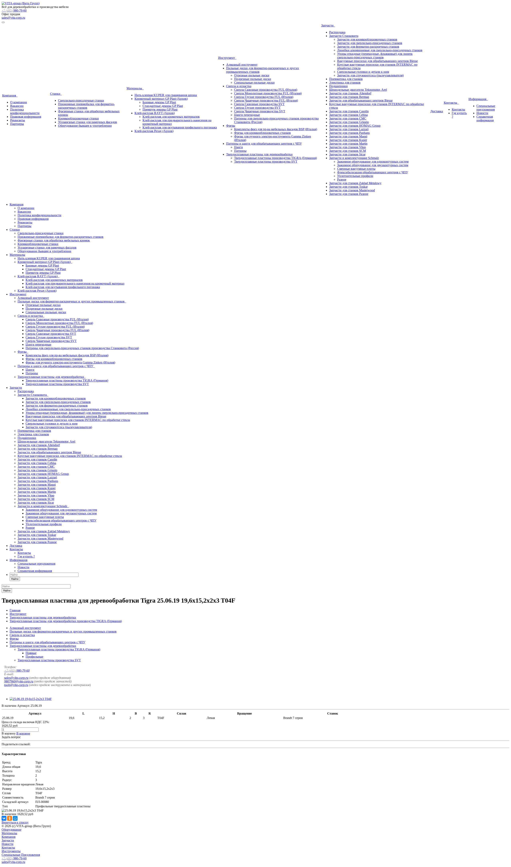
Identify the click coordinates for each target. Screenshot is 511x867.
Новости (482, 113)
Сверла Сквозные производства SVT (259, 104)
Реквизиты (17, 120)
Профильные (34, 656)
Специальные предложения (485, 107)
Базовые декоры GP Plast (159, 102)
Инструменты (11, 851)
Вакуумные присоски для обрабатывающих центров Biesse (377, 61)
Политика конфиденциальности (25, 111)
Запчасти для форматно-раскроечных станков (368, 46)
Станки (56, 93)
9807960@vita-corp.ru (18, 681)
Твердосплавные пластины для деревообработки (259, 154)
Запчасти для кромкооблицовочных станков (367, 39)
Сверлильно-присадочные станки (81, 100)
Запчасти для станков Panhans (349, 132)
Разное (341, 179)
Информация (478, 99)
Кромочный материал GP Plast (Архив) (161, 98)
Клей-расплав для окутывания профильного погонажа (180, 127)
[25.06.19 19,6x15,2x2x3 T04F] (31, 699)
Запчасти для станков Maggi (348, 136)
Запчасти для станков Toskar (348, 186)
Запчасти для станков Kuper (348, 140)
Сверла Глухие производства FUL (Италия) (263, 97)
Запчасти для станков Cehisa (348, 115)
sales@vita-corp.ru (13, 17)
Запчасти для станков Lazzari (348, 129)
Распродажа (337, 32)
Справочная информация (485, 118)
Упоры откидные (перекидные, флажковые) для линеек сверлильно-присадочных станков (375, 55)
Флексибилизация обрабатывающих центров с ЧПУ (372, 172)
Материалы (135, 88)
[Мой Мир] (15, 818)
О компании (18, 102)
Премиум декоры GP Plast (160, 109)
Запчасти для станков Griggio (349, 122)
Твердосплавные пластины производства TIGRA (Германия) (275, 158)
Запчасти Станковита (343, 36)
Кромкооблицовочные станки (78, 118)
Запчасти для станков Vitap (347, 147)
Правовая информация (25, 116)
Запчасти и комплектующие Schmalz (354, 158)
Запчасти (328, 25)
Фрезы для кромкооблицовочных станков (262, 132)
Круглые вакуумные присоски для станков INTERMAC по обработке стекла (78, 420)
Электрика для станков (344, 82)
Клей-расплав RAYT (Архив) (155, 113)
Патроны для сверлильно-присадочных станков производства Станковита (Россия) (82, 348)
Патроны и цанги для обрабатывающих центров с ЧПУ (264, 143)
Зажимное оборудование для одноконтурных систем (373, 161)
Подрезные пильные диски (252, 79)
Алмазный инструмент (241, 64)
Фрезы (230, 125)
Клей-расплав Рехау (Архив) (154, 131)
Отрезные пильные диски (251, 75)
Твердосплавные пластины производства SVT (265, 161)
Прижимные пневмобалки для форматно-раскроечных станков (86, 105)
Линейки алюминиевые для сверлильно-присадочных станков (379, 50)
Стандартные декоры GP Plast (163, 106)
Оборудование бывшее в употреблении (85, 125)
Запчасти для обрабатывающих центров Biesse (361, 100)
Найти (14, 578)
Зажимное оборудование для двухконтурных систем (372, 165)
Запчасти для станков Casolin (349, 111)
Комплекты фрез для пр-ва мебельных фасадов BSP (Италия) (275, 129)
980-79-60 (14, 10)
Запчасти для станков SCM (347, 150)
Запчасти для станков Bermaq (349, 97)
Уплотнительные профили (355, 176)
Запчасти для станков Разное (348, 194)
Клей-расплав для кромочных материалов (171, 116)
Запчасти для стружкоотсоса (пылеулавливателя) (370, 75)
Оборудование (11, 829)
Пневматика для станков (346, 79)
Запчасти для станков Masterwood (352, 190)
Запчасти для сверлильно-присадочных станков (369, 43)
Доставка (436, 111)
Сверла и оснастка (238, 86)
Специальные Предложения (21, 854)
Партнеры (17, 124)
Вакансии (17, 106)
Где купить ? (26, 556)
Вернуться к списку (15, 822)
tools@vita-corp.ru (16, 685)
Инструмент (227, 57)
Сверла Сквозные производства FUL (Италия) (265, 89)
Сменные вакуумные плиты (356, 168)
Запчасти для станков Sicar (347, 154)
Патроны (240, 150)
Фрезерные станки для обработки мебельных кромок (54, 240)
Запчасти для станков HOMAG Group (354, 125)
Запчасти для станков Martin (348, 143)
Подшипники (338, 86)
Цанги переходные (247, 115)
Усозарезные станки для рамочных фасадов (87, 122)
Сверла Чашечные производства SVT (259, 111)
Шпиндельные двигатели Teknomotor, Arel (358, 89)
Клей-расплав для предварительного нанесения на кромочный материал (75, 283)
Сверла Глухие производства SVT (257, 107)
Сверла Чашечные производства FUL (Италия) (266, 100)
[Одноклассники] (9, 818)
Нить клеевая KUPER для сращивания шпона (166, 95)
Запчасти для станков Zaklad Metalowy (355, 183)
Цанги (238, 147)
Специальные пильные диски (254, 82)
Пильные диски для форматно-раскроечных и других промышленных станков (72, 301)
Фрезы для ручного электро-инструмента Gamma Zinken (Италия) (70, 362)
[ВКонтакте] (4, 818)
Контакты (451, 102)
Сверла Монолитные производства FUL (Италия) (268, 93)
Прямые (31, 653)
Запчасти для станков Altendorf (350, 93)
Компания (10, 95)
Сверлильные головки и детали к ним (363, 71)
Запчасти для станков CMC (347, 118)
